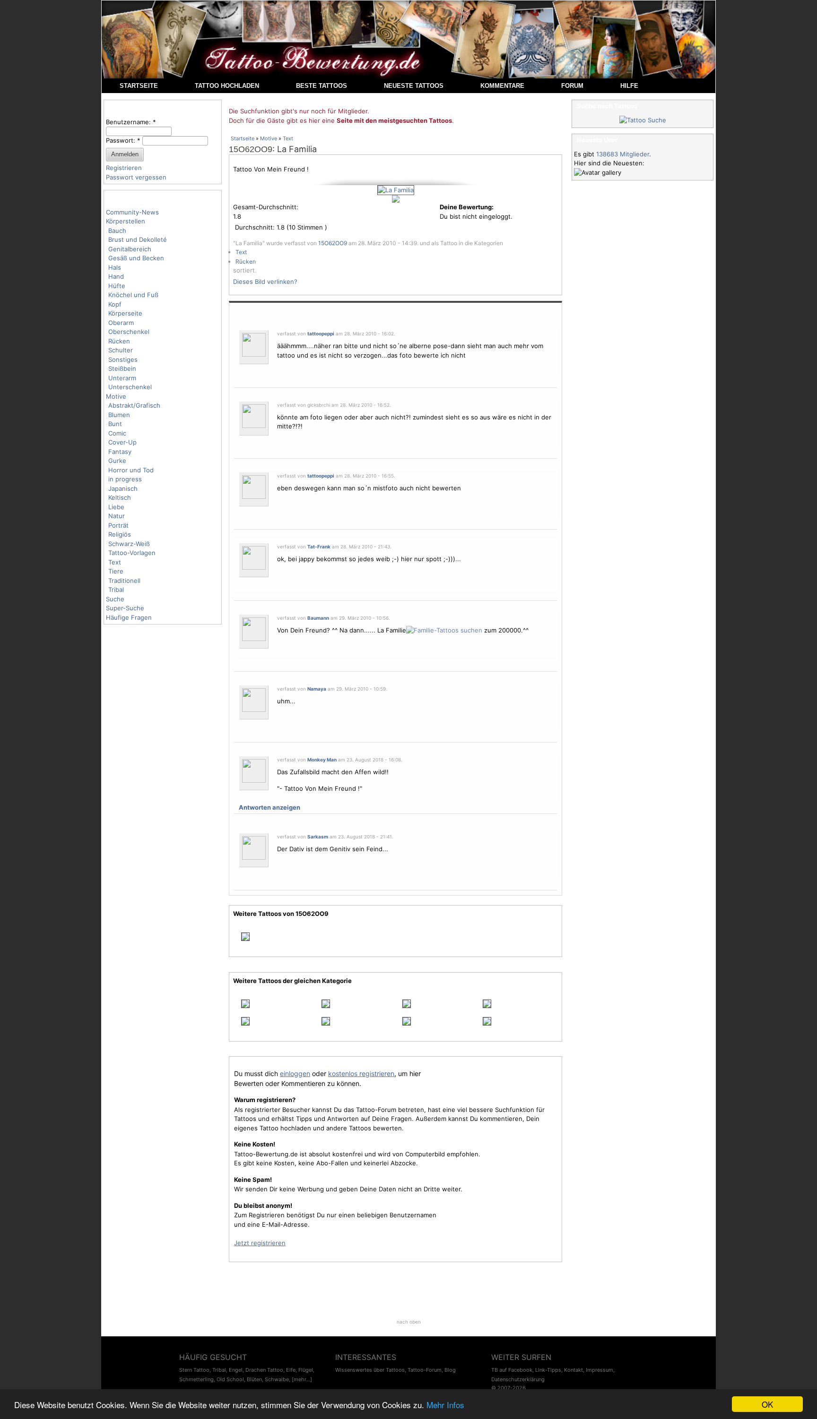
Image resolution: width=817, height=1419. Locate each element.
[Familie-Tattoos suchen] (444, 630)
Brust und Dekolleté (137, 239)
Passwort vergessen (136, 177)
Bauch (117, 230)
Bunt (115, 423)
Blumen (119, 415)
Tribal (116, 589)
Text (114, 562)
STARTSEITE (139, 85)
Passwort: (123, 140)
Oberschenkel (128, 331)
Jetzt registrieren (260, 1243)
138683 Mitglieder (622, 154)
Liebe (116, 507)
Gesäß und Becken (136, 258)
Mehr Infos (445, 1404)
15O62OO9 (250, 149)
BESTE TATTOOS (321, 85)
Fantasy (119, 451)
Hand (116, 276)
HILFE (629, 85)
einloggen (295, 1073)
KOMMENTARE (502, 85)
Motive (116, 396)
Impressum (599, 1370)
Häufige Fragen (129, 617)
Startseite (242, 138)
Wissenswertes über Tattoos (370, 1370)
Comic (117, 433)
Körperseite (125, 313)
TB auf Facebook (511, 1370)
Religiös (119, 534)
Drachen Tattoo (264, 1370)
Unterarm (122, 378)
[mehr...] (302, 1379)
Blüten (254, 1379)
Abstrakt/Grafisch (134, 405)
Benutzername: (131, 122)
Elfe (291, 1370)
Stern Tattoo (194, 1370)
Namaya (316, 689)
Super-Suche (125, 608)
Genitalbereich (129, 249)
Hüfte (116, 286)
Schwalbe (277, 1379)
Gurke (117, 460)
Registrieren (124, 167)
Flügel (305, 1370)
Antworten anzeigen (269, 807)
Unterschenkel (130, 387)
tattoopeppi (320, 333)
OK (767, 1404)
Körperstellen (125, 221)
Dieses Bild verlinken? (265, 281)
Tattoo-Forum (425, 1370)
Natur (116, 516)
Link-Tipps (548, 1370)
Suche (115, 599)
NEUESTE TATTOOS (413, 85)
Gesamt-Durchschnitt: (265, 207)
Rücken (119, 341)
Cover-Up (122, 442)
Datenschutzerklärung (518, 1379)
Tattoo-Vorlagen (132, 552)
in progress (125, 479)
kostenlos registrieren (361, 1073)
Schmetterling (196, 1379)
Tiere (115, 571)
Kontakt (573, 1370)
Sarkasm (317, 836)
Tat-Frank (318, 546)
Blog (450, 1370)
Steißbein (122, 368)
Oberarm (121, 322)
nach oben (409, 1322)
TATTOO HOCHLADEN (227, 85)
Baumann (318, 618)
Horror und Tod (131, 470)
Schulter (120, 350)
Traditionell (124, 580)
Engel (236, 1370)
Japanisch (123, 488)
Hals (114, 267)
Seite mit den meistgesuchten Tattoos (394, 120)
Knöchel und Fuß (133, 295)
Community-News (132, 212)
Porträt (118, 525)
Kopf (115, 304)
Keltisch (119, 497)
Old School (230, 1379)
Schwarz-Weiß (129, 543)
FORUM (572, 85)
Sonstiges (123, 359)
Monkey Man (322, 759)
